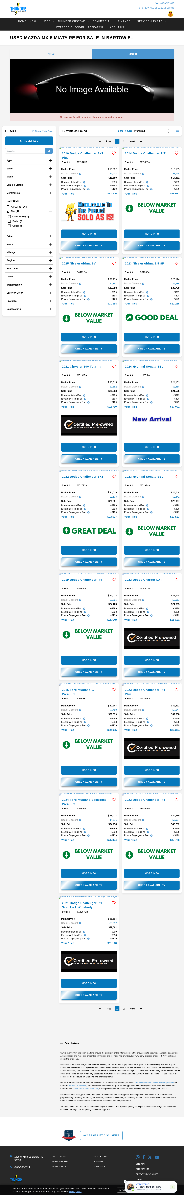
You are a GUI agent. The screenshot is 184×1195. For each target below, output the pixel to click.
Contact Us (100, 1156)
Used (47, 21)
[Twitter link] (150, 1157)
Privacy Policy (75, 1191)
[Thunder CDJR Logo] (18, 15)
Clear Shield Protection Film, (86, 1088)
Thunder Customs (72, 21)
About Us (117, 27)
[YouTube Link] (157, 1157)
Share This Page (44, 131)
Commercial (102, 21)
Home (22, 21)
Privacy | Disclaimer (147, 1174)
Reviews (98, 1161)
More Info (89, 234)
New (33, 21)
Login (139, 1179)
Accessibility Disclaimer (101, 1135)
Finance (124, 21)
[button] (125, 1181)
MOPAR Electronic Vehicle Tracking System (154, 1082)
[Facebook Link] (143, 1157)
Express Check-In (70, 27)
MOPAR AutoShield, (78, 1085)
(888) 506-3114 (22, 1167)
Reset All (31, 141)
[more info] (89, 148)
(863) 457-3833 (166, 3)
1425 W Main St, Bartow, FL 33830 (158, 8)
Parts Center (59, 1166)
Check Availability (89, 245)
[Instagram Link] (138, 1157)
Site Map (140, 1164)
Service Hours (60, 1161)
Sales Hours (59, 1156)
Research (96, 27)
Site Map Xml (143, 1169)
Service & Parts (150, 21)
